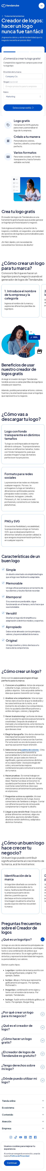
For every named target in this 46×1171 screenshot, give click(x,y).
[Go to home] (10, 6)
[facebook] (35, 1137)
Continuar (12, 1163)
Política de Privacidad (19, 1156)
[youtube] (20, 1137)
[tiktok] (15, 1137)
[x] (25, 1137)
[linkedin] (30, 1137)
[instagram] (10, 1137)
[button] (42, 6)
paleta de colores (30, 749)
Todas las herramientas (14, 16)
